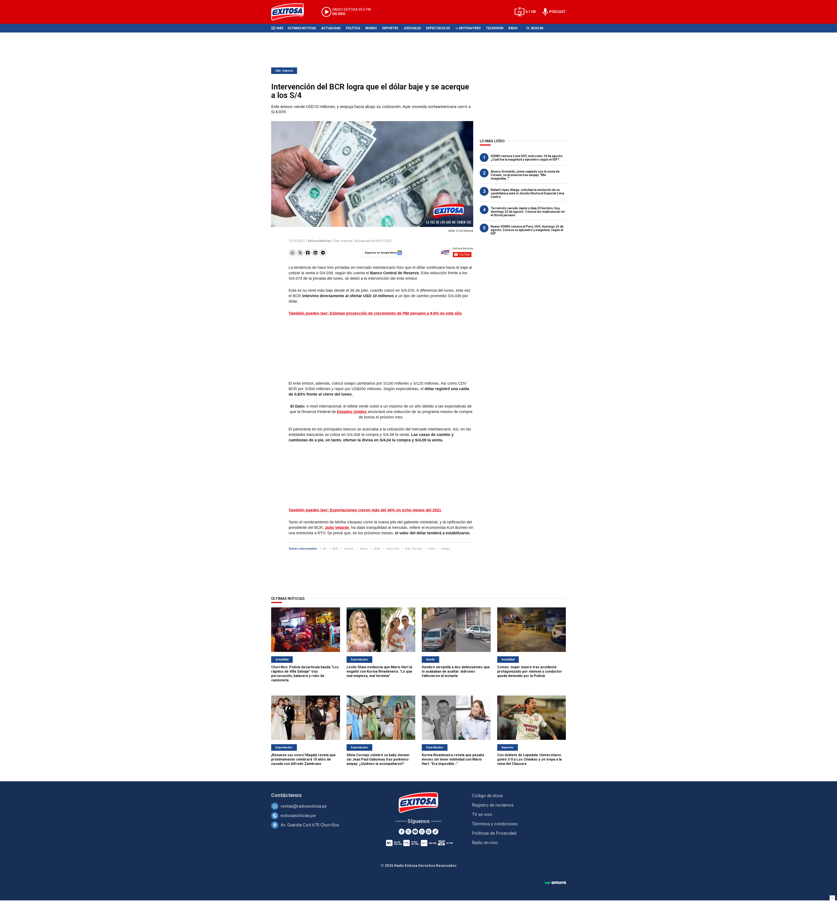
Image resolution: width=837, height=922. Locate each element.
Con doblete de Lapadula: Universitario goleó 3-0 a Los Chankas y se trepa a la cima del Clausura (529, 759)
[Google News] (429, 832)
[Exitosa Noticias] (291, 12)
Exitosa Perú (470, 28)
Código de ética (487, 795)
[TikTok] (435, 832)
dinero (364, 548)
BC (325, 548)
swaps (445, 548)
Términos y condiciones (495, 823)
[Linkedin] (315, 253)
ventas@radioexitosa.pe (304, 806)
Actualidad (331, 28)
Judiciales (412, 28)
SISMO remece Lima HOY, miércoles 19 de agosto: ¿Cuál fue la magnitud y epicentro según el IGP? (527, 157)
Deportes (390, 28)
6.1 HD (531, 12)
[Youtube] (415, 832)
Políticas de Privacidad (494, 833)
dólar (377, 548)
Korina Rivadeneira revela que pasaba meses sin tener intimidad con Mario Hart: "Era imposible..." (453, 759)
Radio (513, 28)
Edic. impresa (343, 241)
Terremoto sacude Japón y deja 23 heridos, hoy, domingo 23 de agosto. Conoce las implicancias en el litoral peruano (528, 211)
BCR (335, 548)
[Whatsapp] (292, 253)
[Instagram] (422, 832)
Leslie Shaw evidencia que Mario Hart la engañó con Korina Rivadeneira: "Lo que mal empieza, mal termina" (379, 671)
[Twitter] (300, 253)
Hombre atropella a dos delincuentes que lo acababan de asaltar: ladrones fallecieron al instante (456, 671)
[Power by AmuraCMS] (555, 883)
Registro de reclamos (493, 805)
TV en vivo (482, 814)
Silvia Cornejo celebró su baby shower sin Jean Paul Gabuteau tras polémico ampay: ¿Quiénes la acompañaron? (378, 759)
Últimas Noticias (302, 28)
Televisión (494, 28)
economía (392, 548)
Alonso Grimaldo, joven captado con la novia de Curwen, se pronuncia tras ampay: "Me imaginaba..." (525, 175)
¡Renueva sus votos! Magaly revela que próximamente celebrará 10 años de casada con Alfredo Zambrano (303, 759)
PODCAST (557, 12)
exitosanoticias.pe (298, 815)
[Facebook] (307, 253)
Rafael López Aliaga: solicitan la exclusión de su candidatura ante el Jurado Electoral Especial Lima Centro (527, 193)
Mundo (371, 28)
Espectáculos (438, 28)
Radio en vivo (485, 842)
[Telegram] (323, 253)
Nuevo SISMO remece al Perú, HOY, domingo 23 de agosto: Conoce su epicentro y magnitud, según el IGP (527, 230)
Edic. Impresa (284, 70)
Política (353, 28)
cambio (349, 548)
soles (431, 548)
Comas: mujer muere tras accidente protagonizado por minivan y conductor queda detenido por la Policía (529, 671)
